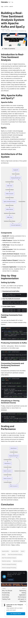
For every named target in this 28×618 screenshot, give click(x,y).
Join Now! (10, 579)
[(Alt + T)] (9, 2)
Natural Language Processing (9, 564)
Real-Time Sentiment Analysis (15, 554)
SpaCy (22, 551)
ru (12, 2)
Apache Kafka (5, 551)
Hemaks (4, 2)
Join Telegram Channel (15, 613)
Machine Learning (6, 561)
